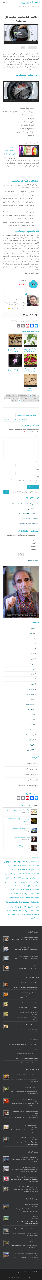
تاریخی (36, 873)
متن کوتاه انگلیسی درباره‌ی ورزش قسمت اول (18, 810)
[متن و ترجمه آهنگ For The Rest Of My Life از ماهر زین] (34, 820)
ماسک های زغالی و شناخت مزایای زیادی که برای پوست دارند (25, 1112)
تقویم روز (25, 877)
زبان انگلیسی (17, 897)
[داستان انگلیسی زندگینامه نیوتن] (34, 839)
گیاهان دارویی (30, 750)
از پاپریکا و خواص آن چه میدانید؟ (30, 1099)
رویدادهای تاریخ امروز (30, 893)
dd (13, 395)
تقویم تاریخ (18, 873)
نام (37, 461)
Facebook (34, 1272)
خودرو (32, 659)
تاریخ (24, 865)
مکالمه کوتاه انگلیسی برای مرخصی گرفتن (28, 956)
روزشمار (35, 889)
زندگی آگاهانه (15, 1278)
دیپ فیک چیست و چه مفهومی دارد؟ (28, 513)
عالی (33, 540)
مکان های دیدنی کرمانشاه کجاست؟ (30, 1241)
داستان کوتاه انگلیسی (18, 886)
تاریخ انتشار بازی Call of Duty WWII (28, 1187)
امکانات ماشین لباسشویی (26, 398)
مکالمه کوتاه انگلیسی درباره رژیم (30, 966)
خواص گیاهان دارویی (31, 881)
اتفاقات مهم (22, 861)
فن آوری (31, 689)
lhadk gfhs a (22, 395)
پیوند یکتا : (14, 400)
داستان (11, 882)
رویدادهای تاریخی (15, 893)
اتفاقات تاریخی (31, 861)
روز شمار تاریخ (26, 889)
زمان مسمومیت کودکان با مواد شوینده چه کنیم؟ (9, 150)
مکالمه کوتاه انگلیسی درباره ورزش (29, 518)
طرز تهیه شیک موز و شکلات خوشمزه (29, 1025)
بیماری (33, 865)
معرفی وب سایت (29, 704)
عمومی (34, 395)
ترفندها (32, 653)
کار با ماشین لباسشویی (26, 400)
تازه (29, 805)
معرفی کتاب (31, 709)
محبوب (35, 805)
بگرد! (6, 491)
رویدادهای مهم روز (31, 897)
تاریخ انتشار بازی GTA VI (23, 846)
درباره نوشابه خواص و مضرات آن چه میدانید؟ (27, 1075)
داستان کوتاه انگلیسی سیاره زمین (21, 828)
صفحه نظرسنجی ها (33, 560)
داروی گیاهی (19, 881)
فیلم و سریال (30, 694)
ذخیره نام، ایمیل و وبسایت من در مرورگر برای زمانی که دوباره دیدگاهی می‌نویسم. (23, 481)
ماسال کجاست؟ (34, 1216)
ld (16, 395)
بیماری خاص (28, 866)
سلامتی (18, 901)
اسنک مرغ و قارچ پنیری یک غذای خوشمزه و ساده (25, 503)
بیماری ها (31, 648)
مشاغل (32, 699)
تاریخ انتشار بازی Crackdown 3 (30, 1157)
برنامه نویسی (30, 643)
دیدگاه (37, 435)
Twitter (26, 1272)
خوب (33, 543)
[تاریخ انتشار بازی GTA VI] (34, 848)
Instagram (18, 1272)
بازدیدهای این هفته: (32, 763)
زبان (32, 674)
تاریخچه (24, 869)
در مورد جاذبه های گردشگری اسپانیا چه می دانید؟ (26, 1229)
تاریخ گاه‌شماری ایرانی (13, 869)
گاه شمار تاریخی (22, 914)
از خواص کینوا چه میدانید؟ (31, 1125)
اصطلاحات (31, 633)
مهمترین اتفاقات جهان (26, 906)
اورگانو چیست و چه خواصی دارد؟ (30, 1087)
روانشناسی (31, 669)
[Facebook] (30, 315)
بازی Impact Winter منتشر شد (30, 1167)
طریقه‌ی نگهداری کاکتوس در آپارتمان (15, 419)
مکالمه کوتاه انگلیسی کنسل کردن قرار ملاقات (27, 947)
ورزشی (32, 724)
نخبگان (32, 714)
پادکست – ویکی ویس (28, 734)
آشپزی (32, 628)
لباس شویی (11, 398)
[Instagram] (27, 315)
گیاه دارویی (35, 917)
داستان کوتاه (28, 885)
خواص (8, 877)
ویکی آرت (31, 729)
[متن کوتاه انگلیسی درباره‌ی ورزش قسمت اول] (34, 812)
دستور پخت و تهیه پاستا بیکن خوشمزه (29, 1012)
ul (27, 395)
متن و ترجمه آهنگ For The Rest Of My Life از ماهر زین (19, 820)
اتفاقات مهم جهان (10, 861)
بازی (32, 638)
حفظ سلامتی (16, 877)
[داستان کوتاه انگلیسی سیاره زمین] (34, 830)
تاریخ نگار (31, 869)
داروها (32, 664)
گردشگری (31, 739)
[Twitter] (24, 315)
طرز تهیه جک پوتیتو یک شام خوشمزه (28, 523)
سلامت (32, 679)
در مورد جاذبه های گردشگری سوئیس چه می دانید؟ (26, 1253)
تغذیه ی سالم (28, 873)
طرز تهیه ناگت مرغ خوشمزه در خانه (29, 508)
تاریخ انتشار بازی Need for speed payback (27, 1177)
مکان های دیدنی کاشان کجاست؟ (31, 1204)
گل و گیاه (31, 745)
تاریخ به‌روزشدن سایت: (32, 785)
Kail (23, 48)
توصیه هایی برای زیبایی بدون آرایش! (29, 1137)
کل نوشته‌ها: (34, 780)
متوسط (33, 546)
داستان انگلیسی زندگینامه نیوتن (21, 837)
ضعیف (33, 549)
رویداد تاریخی (14, 889)
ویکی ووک (30, 914)
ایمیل (37, 469)
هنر (33, 719)
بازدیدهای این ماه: (33, 769)
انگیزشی (37, 866)
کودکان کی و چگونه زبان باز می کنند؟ (26, 415)
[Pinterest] (36, 315)
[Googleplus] (33, 315)
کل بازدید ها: (34, 774)
